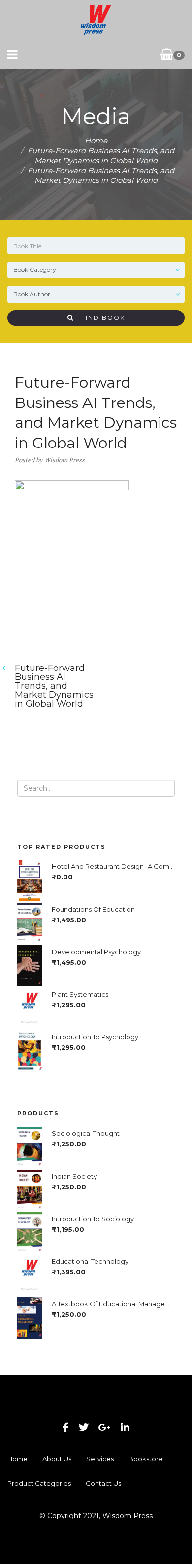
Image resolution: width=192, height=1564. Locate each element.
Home (96, 140)
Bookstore (145, 1459)
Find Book (99, 317)
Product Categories (39, 1483)
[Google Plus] (104, 1427)
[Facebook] (66, 1427)
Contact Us (103, 1483)
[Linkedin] (125, 1427)
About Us (56, 1459)
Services (100, 1459)
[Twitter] (84, 1427)
